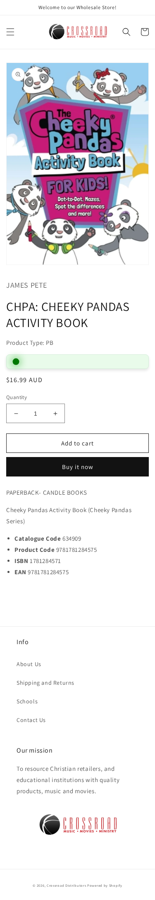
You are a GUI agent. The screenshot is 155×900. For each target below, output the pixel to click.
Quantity (16, 397)
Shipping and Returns (45, 682)
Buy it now (77, 467)
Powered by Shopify (104, 885)
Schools (27, 701)
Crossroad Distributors (66, 885)
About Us (29, 664)
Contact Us (31, 720)
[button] (10, 32)
